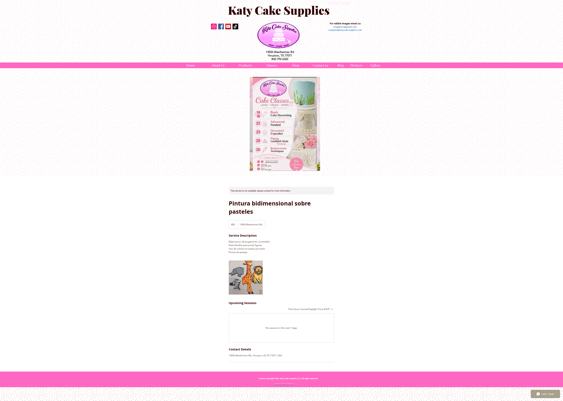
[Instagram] (214, 26)
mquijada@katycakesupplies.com (345, 30)
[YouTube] (228, 26)
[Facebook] (221, 26)
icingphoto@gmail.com (345, 26)
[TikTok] (235, 26)
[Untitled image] (246, 277)
